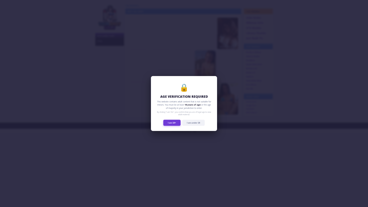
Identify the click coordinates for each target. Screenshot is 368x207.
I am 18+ (172, 123)
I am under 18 (193, 123)
